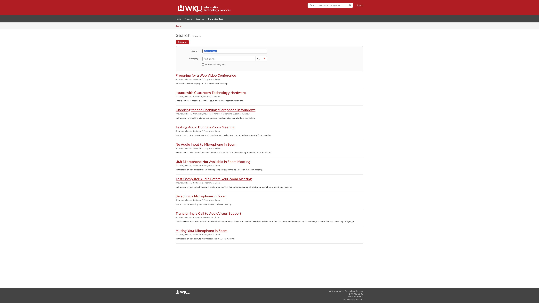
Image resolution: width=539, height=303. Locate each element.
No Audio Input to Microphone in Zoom (206, 144)
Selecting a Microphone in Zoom (201, 196)
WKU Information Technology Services (346, 291)
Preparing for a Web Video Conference (206, 75)
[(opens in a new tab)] (204, 8)
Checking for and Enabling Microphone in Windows (215, 110)
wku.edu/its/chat (355, 296)
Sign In (360, 5)
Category (193, 58)
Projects (188, 19)
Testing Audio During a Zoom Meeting (205, 127)
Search (180, 26)
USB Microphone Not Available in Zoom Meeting (213, 161)
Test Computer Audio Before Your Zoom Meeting (214, 179)
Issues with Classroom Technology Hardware (211, 92)
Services (200, 19)
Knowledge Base (215, 19)
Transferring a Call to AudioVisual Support (208, 213)
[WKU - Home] (183, 292)
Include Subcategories (215, 64)
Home (178, 19)
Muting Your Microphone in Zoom (201, 231)
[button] (258, 58)
